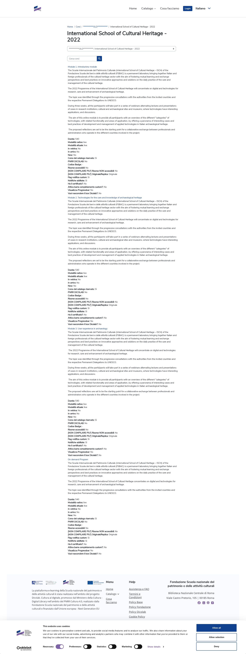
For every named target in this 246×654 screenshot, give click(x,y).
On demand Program (78, 459)
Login (188, 8)
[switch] (87, 646)
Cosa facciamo (111, 600)
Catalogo (111, 594)
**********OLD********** (95, 26)
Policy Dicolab (137, 612)
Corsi (78, 26)
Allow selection (216, 637)
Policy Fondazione (140, 607)
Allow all (216, 628)
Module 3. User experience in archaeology (87, 328)
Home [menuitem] (133, 8)
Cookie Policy (137, 616)
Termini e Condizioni (135, 595)
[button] (203, 8)
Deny (216, 646)
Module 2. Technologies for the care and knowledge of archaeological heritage (105, 197)
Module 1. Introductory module (82, 66)
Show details (153, 646)
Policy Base (136, 602)
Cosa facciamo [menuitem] (169, 8)
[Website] (208, 602)
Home (70, 26)
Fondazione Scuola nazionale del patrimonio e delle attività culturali (191, 584)
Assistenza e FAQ (139, 589)
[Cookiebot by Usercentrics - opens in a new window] (24, 648)
